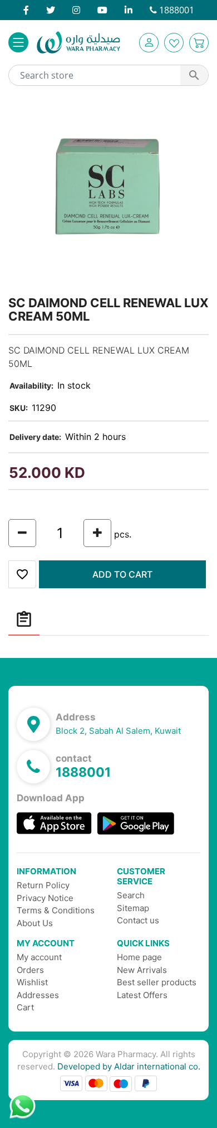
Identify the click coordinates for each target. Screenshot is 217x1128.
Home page (139, 957)
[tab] (24, 620)
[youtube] (102, 10)
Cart (25, 1007)
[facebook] (26, 10)
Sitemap (133, 908)
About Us (35, 923)
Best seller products (156, 982)
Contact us (138, 920)
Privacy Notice (45, 898)
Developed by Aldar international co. (128, 1066)
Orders (30, 970)
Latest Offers (142, 995)
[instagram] (76, 10)
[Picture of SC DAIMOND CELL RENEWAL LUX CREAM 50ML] (108, 194)
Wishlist (32, 982)
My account (39, 957)
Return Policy (43, 885)
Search (131, 895)
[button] (149, 42)
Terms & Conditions (56, 910)
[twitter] (50, 10)
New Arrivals (142, 970)
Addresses (38, 995)
